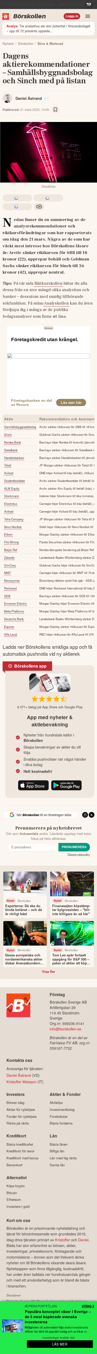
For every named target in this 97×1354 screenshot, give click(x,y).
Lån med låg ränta (63, 1157)
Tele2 (7, 465)
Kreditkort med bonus (22, 1157)
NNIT (7, 573)
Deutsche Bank (14, 619)
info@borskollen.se (65, 1028)
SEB (7, 596)
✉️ (46, 98)
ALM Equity (11, 488)
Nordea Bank (12, 442)
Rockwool (10, 588)
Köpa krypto (15, 1186)
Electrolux (10, 504)
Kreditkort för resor (20, 1151)
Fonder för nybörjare (21, 1116)
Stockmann (11, 496)
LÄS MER (59, 1344)
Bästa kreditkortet (19, 1144)
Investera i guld (17, 1206)
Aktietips (56, 1102)
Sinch (8, 434)
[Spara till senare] (55, 109)
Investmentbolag (62, 1109)
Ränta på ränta (17, 1123)
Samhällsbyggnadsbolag (20, 427)
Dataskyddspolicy (79, 854)
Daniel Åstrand (29, 98)
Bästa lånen (59, 1144)
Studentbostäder (14, 481)
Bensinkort (14, 1164)
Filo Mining (11, 542)
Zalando (9, 557)
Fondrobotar (59, 1116)
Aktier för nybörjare (20, 1109)
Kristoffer (62, 1239)
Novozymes (12, 580)
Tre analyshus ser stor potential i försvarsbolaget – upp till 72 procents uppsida (48, 28)
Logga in (72, 16)
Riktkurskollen (48, 283)
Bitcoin (11, 1192)
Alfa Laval (10, 634)
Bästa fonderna (61, 1123)
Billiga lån (57, 1151)
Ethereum (13, 1199)
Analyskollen (56, 303)
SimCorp (10, 565)
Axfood (8, 473)
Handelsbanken (14, 458)
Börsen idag (15, 1102)
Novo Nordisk (13, 527)
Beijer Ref (10, 550)
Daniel (83, 1239)
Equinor (9, 627)
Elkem (8, 534)
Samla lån (57, 1164)
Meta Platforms (14, 611)
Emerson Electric (15, 603)
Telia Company (14, 519)
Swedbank (11, 450)
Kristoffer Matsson (21, 1081)
